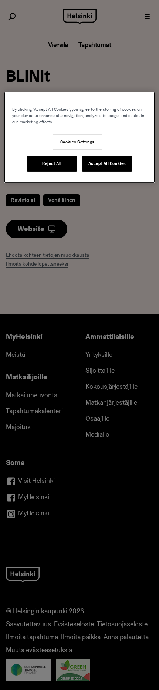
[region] (79, 137)
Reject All (52, 164)
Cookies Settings (77, 142)
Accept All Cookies (107, 164)
